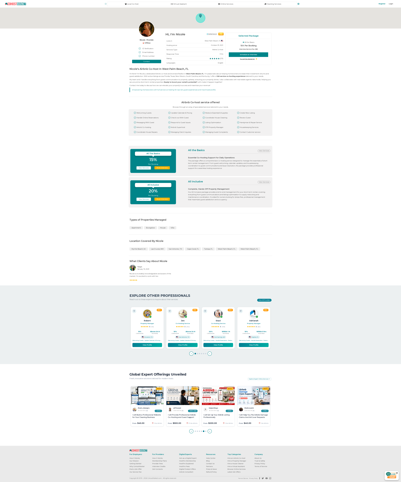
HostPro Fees (184, 466)
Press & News (211, 469)
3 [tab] (199, 353)
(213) (221, 58)
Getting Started (135, 464)
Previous (106, 4)
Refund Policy (211, 472)
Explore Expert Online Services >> (259, 379)
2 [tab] (197, 353)
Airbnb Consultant (186, 472)
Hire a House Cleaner (235, 464)
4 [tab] (201, 353)
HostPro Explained (186, 464)
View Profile (147, 345)
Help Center (210, 458)
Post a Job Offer (135, 469)
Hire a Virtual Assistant (236, 466)
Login (391, 4)
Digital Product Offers (187, 469)
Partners (209, 466)
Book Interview (162, 168)
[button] (200, 16)
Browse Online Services (236, 469)
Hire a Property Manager (236, 461)
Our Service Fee (135, 472)
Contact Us (210, 464)
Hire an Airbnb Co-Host (236, 458)
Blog (208, 461)
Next (298, 4)
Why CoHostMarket (137, 466)
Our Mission (134, 461)
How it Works (134, 458)
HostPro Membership (187, 461)
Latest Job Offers (233, 472)
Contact (146, 61)
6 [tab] (205, 353)
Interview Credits (158, 466)
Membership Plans (159, 461)
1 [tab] (195, 353)
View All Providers (264, 300)
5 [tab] (203, 353)
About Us (257, 458)
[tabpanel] (147, 328)
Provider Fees (157, 464)
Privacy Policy (259, 464)
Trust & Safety (259, 461)
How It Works (157, 458)
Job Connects (157, 469)
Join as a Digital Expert (188, 458)
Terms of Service (260, 466)
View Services (264, 151)
